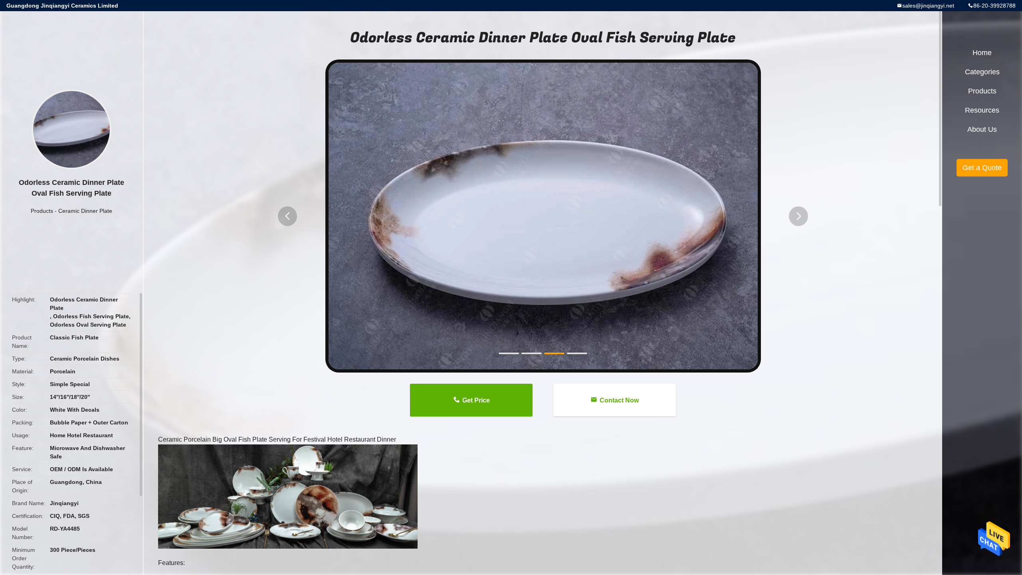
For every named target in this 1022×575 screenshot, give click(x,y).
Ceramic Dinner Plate (85, 211)
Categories (982, 72)
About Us (982, 129)
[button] (287, 216)
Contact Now (619, 400)
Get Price (476, 400)
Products (42, 211)
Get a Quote (982, 168)
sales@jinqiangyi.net (928, 5)
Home (982, 53)
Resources (982, 110)
